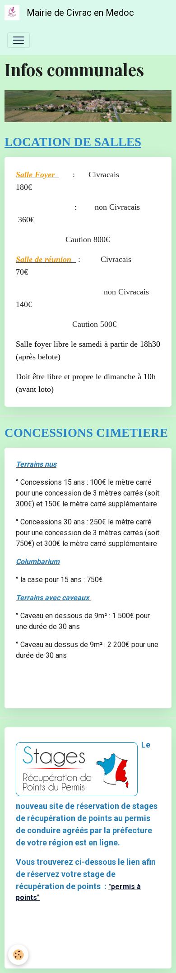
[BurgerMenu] (18, 40)
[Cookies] (18, 955)
